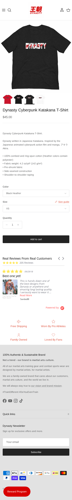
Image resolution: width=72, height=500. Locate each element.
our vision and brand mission (46, 385)
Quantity (7, 218)
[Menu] (3, 10)
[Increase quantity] (19, 224)
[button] (59, 258)
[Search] (11, 10)
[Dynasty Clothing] (36, 10)
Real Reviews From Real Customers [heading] (27, 258)
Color (6, 186)
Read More (26, 295)
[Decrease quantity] (6, 224)
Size (5, 201)
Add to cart (36, 239)
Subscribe (36, 452)
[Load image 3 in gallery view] (36, 56)
